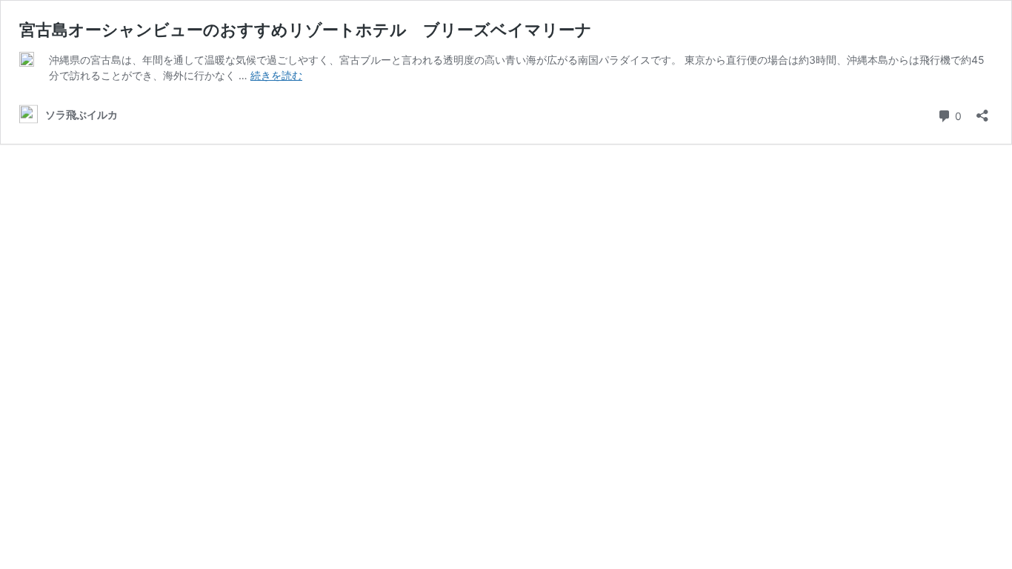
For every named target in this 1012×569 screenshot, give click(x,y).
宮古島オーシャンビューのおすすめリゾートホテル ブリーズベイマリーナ (305, 29)
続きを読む (276, 75)
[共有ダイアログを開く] (982, 110)
